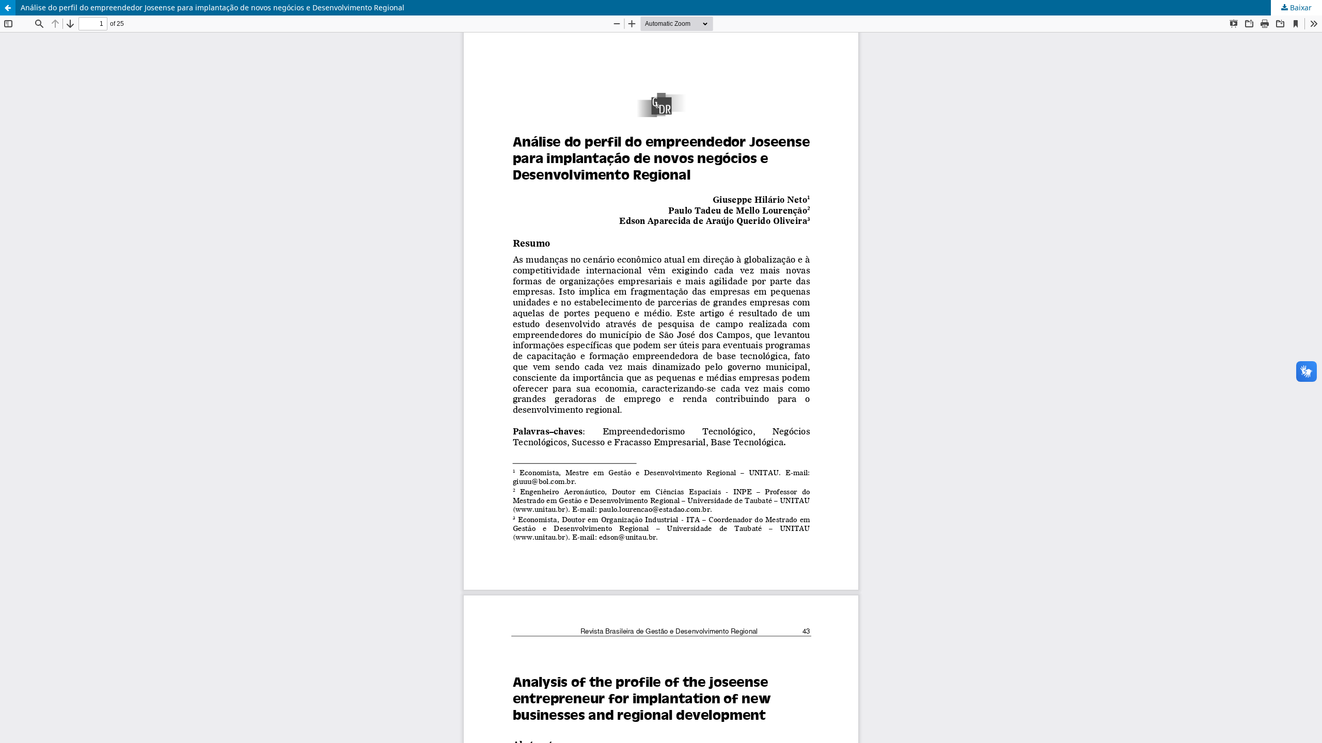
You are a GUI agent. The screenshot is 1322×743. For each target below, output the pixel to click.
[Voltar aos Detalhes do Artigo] (7, 7)
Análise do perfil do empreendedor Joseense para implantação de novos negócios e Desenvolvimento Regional (212, 7)
